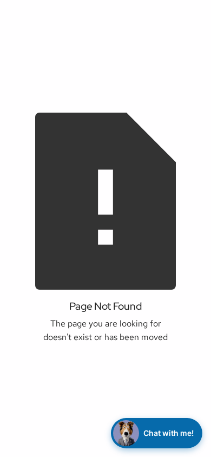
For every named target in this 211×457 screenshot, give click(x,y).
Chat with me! (168, 433)
